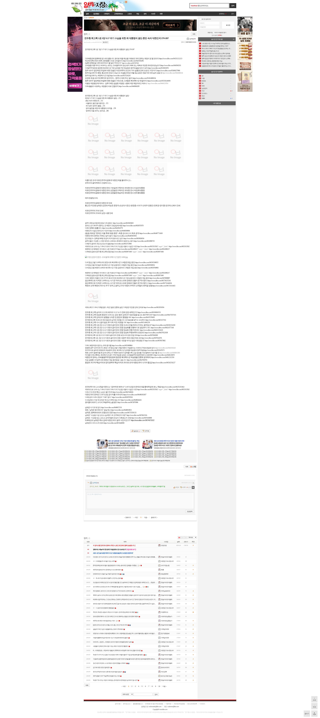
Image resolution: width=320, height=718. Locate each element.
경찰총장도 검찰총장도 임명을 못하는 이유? (215, 46)
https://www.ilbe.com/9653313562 (147, 246)
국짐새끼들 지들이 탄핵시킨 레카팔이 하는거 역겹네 (217, 63)
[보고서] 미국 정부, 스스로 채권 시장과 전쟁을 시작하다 (109, 663)
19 (202, 76)
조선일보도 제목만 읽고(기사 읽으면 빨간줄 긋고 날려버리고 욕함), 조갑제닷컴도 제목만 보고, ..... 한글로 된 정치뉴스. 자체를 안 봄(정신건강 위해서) (137, 582)
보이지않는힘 (165, 565)
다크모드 (202, 704)
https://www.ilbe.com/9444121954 (158, 83)
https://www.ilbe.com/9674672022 (142, 420)
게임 (137, 14)
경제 (145, 14)
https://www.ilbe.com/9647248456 (123, 392)
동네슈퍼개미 (165, 667)
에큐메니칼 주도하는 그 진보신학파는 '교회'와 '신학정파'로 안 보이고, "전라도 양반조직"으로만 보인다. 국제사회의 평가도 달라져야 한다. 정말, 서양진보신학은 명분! (141, 599)
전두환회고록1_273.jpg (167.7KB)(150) (166, 451)
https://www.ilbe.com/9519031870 (158, 68)
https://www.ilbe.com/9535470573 (154, 350)
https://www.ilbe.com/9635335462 (172, 387)
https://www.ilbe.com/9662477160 (162, 328)
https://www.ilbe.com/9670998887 (159, 278)
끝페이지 (153, 517)
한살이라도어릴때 (166, 557)
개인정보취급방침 (179, 704)
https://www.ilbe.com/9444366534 (172, 73)
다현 (203, 78)
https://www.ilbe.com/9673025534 (158, 281)
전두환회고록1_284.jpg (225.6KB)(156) (143, 457)
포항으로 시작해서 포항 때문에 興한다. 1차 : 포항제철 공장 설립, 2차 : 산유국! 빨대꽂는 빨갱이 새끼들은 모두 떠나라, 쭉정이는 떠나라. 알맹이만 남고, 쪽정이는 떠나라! (142, 633)
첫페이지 (128, 517)
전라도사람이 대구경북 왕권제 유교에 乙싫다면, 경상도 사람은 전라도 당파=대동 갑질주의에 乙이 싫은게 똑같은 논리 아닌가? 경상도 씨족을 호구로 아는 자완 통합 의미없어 (144, 604)
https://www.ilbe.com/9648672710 (111, 407)
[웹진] (182, 537)
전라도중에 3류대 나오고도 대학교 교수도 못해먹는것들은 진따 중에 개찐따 (115, 616)
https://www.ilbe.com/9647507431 (164, 315)
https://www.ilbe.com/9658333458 (163, 325)
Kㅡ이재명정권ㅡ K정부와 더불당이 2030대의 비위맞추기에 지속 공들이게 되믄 (117, 650)
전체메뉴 (221, 14)
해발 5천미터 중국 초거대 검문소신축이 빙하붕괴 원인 (217, 53)
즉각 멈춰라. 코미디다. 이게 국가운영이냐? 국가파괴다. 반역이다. (112, 591)
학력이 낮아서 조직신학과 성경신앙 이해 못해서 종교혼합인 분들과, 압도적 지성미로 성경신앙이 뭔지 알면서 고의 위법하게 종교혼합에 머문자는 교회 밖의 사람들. (141, 595)
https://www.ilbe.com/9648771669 (150, 233)
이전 (136, 517)
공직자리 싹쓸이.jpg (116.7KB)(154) (161, 460)
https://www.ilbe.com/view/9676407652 (93, 42)
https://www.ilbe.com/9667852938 (156, 333)
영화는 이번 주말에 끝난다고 (210, 51)
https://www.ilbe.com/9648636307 (134, 395)
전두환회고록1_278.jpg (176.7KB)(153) (96, 455)
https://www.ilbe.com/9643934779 (112, 228)
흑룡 (162, 570)
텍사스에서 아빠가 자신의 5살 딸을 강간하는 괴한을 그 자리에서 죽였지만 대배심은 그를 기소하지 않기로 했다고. (217, 48)
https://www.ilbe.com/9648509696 (119, 231)
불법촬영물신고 (138, 704)
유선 (203, 96)
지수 (203, 91)
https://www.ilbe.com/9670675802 (155, 341)
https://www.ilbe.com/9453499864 (122, 345)
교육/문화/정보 (118, 14)
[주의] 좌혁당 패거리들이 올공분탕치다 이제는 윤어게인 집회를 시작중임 (114, 565)
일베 (87, 14)
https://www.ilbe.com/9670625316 (136, 415)
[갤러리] (185, 537)
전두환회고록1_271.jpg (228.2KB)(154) (120, 451)
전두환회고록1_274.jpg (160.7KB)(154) (96, 453)
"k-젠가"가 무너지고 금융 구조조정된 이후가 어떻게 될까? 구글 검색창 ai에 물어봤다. (118, 655)
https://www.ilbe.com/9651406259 (138, 322)
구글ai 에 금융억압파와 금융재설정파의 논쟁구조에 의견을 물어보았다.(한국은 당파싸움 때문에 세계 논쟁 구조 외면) (128, 659)
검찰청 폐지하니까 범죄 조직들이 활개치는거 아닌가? (217, 66)
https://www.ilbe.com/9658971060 (121, 252)
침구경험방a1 (165, 633)
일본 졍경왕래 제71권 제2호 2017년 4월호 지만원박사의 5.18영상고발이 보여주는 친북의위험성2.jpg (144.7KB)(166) (117, 460)
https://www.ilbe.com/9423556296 (133, 61)
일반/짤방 (96, 14)
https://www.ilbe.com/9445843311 (171, 65)
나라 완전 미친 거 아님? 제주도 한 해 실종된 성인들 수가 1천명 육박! (217, 43)
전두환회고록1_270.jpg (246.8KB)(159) (96, 451)
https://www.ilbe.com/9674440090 (114, 423)
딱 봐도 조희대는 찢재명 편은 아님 (212, 61)
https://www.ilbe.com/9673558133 (124, 413)
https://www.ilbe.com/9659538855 (146, 262)
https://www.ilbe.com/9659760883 (148, 268)
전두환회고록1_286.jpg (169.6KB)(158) (96, 458)
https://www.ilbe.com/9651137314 (156, 320)
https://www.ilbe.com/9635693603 (123, 223)
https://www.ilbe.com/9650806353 (149, 312)
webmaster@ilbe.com (155, 706)
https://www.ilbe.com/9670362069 (147, 335)
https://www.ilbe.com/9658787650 (122, 397)
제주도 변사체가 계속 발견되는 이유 (104, 621)
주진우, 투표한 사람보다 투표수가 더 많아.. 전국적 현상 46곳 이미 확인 (114, 612)
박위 (203, 86)
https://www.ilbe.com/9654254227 (163, 363)
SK (203, 83)
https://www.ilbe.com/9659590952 (144, 265)
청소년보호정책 (192, 704)
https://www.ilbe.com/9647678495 (143, 317)
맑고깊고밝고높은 (166, 676)
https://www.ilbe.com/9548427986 (168, 71)
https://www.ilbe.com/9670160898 (141, 418)
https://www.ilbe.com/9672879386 (128, 402)
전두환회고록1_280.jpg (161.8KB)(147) (143, 455)
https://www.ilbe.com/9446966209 (129, 86)
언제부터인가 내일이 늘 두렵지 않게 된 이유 (106, 574)
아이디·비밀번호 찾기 (220, 32)
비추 (183, 487)
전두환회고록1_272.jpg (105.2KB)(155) (143, 451)
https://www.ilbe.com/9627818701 (137, 360)
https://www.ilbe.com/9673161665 (163, 286)
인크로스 (204, 93)
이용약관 (168, 704)
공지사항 (117, 704)
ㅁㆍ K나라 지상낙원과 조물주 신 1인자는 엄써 (107, 578)
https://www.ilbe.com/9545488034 (144, 78)
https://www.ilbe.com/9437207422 (130, 63)
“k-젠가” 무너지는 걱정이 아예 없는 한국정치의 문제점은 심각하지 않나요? (115, 680)
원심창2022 (164, 574)
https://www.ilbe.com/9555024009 (158, 81)
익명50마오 (164, 612)
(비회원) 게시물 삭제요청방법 (154, 704)
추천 (177, 487)
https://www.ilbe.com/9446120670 (164, 355)
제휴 (161, 14)
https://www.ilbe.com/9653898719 (144, 241)
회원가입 (210, 32)
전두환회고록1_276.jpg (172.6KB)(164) (143, 453)
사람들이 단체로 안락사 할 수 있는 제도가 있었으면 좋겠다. (110, 646)
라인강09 (164, 672)
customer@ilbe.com (173, 706)
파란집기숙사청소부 (167, 561)
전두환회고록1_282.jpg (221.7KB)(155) (96, 457)
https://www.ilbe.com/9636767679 (133, 226)
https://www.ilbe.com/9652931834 (154, 307)
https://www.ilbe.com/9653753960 (121, 244)
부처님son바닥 (165, 591)
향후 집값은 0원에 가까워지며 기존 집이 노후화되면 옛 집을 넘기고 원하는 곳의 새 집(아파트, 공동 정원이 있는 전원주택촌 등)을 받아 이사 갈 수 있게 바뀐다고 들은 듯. (217, 58)
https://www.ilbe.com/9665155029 (151, 330)
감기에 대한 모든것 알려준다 (101, 667)
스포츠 (130, 14)
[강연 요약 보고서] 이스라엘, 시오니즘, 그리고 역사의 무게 (110, 625)
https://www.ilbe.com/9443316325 (165, 348)
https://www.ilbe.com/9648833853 (121, 410)
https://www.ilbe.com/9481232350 (162, 357)
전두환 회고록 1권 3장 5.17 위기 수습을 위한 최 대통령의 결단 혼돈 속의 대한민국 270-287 (126, 38)
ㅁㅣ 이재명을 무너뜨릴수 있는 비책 (104, 561)
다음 (145, 517)
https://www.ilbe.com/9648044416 (131, 400)
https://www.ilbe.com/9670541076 (151, 338)
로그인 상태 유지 (206, 19)
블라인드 (193, 487)
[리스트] (179, 537)
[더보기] (234, 40)
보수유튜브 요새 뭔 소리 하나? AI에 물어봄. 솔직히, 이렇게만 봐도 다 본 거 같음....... (117, 587)
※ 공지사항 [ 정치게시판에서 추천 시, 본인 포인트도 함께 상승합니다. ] (114, 545)
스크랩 (193, 466)
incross (204, 81)
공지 (232, 14)
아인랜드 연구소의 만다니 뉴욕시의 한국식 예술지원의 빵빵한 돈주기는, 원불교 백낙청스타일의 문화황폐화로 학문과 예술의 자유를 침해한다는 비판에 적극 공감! (141, 557)
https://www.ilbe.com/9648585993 (125, 236)
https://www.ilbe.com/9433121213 (170, 59)
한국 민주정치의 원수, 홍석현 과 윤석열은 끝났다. (107, 672)
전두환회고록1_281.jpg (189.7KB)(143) (166, 455)
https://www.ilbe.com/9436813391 (170, 353)
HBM (203, 98)
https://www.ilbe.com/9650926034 (134, 238)
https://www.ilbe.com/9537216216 (120, 76)
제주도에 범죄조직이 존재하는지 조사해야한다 (107, 570)
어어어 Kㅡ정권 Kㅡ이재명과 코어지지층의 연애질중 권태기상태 (112, 642)
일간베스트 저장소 (99, 6)
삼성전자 (204, 88)
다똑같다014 (165, 629)
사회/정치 (107, 14)
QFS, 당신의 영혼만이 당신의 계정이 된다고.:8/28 (216, 56)
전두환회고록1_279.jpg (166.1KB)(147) (120, 455)
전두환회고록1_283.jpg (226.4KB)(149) (120, 457)
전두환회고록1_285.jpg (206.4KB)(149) (166, 457)
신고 (189, 487)
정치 (86, 34)
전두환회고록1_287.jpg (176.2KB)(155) (120, 458)
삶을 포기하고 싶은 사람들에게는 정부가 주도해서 (108, 629)
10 (159, 686)
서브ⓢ (153, 14)
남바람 (192, 39)
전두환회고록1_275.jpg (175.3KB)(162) (120, 453)
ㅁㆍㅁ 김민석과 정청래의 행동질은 (103, 608)
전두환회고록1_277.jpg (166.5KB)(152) (166, 453)
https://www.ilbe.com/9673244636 (160, 283)
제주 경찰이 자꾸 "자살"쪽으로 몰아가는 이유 (106, 676)
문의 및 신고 (126, 704)
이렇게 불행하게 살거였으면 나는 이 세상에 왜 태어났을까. (110, 638)
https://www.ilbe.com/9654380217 (127, 249)
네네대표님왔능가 (166, 616)
